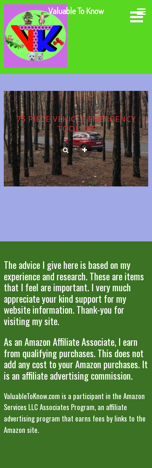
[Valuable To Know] (35, 69)
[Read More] (84, 150)
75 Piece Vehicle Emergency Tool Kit (76, 124)
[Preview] (65, 150)
